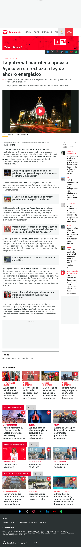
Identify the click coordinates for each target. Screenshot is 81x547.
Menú (77, 32)
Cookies (5, 535)
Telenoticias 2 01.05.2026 (39, 453)
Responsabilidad (19, 531)
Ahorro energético (10, 58)
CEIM (18, 358)
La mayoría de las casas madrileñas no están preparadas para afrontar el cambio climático (14, 482)
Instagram (57, 52)
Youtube (71, 52)
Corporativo (8, 528)
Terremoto (71, 204)
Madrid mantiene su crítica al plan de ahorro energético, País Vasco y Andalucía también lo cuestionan (14, 416)
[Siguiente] (33, 407)
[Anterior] (28, 407)
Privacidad (62, 533)
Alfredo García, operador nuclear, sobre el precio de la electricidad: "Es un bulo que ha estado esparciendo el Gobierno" (65, 482)
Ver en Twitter (27, 511)
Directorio (41, 531)
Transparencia (31, 531)
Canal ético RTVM (34, 533)
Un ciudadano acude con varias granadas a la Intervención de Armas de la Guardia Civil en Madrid (63, 153)
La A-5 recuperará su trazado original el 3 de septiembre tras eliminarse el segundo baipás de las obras (63, 179)
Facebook (47, 52)
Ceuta (56, 425)
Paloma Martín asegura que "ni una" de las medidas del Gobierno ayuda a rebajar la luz (70, 376)
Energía (32, 425)
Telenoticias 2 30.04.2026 (65, 453)
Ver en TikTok (40, 511)
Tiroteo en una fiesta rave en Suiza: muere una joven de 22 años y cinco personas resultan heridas (63, 248)
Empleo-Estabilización (9, 533)
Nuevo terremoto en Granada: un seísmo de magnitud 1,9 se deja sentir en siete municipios (63, 205)
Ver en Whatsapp (61, 511)
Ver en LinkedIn (47, 511)
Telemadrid (13, 522)
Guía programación (40, 522)
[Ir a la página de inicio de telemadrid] (11, 32)
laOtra (31, 522)
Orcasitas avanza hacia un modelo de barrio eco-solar (39, 482)
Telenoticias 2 (9, 462)
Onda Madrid (47, 32)
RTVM (4, 519)
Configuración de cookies (17, 535)
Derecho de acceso (61, 531)
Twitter (52, 52)
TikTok (62, 52)
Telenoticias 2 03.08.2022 (14, 453)
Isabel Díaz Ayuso (27, 358)
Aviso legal (70, 533)
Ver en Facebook (20, 511)
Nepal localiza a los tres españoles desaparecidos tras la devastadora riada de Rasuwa (63, 227)
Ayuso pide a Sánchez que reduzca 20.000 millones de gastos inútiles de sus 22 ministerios (7, 294)
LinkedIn (66, 52)
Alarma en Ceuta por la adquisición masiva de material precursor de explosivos (65, 416)
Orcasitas (33, 491)
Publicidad (49, 531)
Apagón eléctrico (61, 491)
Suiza (69, 247)
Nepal (69, 225)
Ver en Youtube (54, 511)
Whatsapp (76, 52)
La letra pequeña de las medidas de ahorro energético (7, 259)
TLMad (36, 32)
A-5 (68, 177)
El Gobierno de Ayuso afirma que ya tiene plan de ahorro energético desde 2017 (7, 199)
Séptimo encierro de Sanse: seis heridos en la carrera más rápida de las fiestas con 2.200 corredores (63, 272)
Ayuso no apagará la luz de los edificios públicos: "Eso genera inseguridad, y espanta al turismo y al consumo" (7, 173)
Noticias (28, 32)
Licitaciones (23, 533)
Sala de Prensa (7, 531)
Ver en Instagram (34, 511)
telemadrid (9, 543)
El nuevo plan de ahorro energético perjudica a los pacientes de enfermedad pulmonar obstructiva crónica (39, 416)
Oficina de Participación (49, 533)
